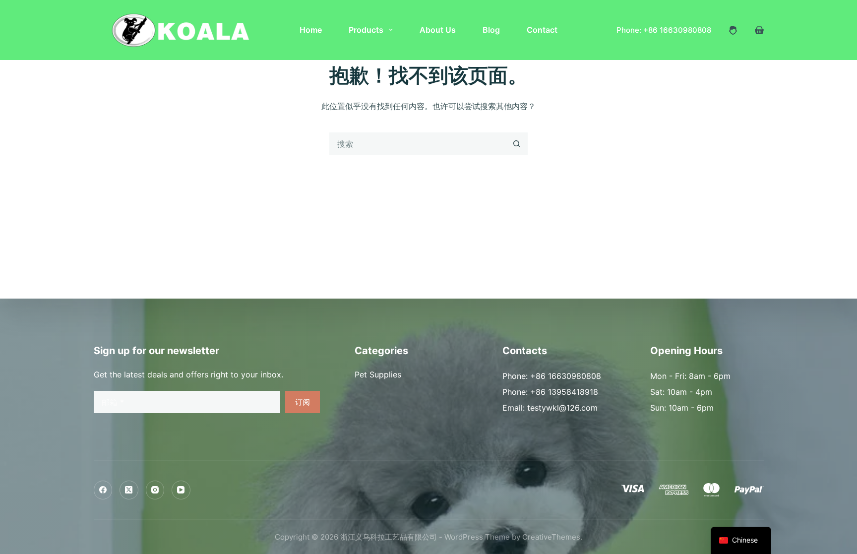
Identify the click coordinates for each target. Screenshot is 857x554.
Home (311, 30)
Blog (491, 30)
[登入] (733, 30)
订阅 (302, 402)
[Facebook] (103, 490)
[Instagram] (155, 490)
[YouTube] (181, 490)
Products (366, 30)
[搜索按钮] (516, 143)
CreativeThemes (551, 537)
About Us (438, 30)
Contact (542, 30)
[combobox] (418, 143)
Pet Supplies (378, 374)
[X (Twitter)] (129, 490)
